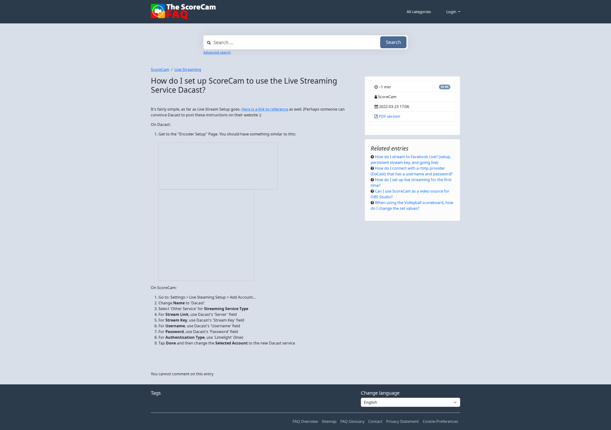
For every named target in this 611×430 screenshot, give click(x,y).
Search (393, 42)
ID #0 (444, 87)
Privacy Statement (402, 421)
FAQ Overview (305, 421)
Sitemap (329, 421)
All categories (419, 11)
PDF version (389, 116)
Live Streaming (187, 69)
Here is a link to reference (265, 109)
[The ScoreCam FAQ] (183, 12)
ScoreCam (160, 69)
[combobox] (305, 42)
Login (451, 11)
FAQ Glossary (352, 421)
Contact (375, 421)
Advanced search (217, 52)
